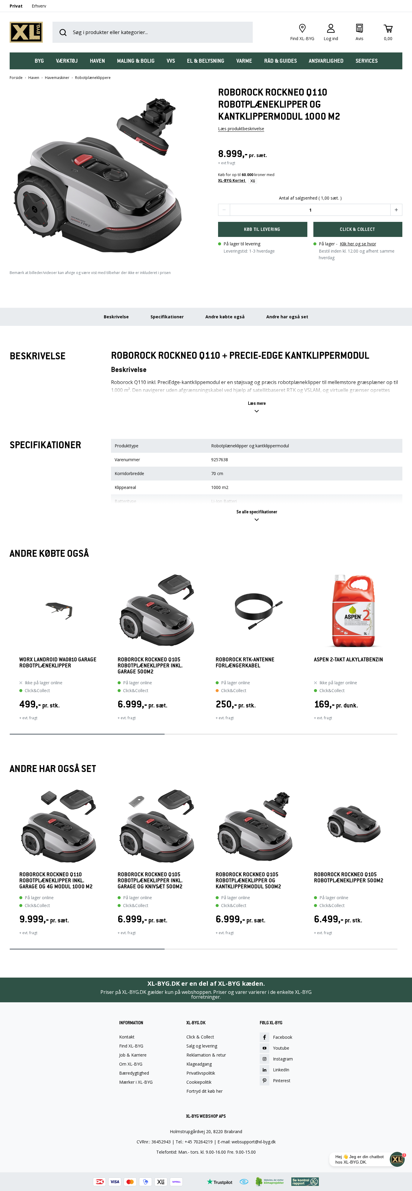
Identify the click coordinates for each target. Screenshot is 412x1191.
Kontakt (127, 1037)
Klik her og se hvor (358, 244)
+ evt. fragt (28, 717)
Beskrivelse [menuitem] (116, 317)
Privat (16, 6)
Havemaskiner (57, 77)
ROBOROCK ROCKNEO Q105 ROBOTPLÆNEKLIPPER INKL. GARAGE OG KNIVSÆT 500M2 (150, 880)
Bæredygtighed (134, 1073)
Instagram (283, 1059)
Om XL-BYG (130, 1064)
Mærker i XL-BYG (136, 1082)
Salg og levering (201, 1046)
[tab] (39, 60)
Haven (33, 77)
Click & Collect (200, 1037)
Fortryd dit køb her (204, 1091)
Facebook (282, 1037)
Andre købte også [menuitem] (225, 317)
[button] (101, 172)
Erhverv (39, 6)
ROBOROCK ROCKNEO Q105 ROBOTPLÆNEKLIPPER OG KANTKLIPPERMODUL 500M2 (248, 880)
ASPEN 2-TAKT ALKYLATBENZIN (348, 660)
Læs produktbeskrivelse (241, 128)
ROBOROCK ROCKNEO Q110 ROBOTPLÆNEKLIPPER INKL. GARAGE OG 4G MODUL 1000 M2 (56, 880)
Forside (16, 77)
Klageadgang (199, 1064)
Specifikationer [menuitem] (167, 317)
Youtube (281, 1048)
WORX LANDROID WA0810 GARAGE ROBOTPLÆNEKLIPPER (58, 663)
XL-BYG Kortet (232, 180)
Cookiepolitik (198, 1082)
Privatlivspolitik (200, 1073)
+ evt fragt (226, 162)
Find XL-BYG (131, 1046)
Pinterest (281, 1080)
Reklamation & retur (206, 1055)
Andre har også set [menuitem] (287, 317)
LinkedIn (281, 1070)
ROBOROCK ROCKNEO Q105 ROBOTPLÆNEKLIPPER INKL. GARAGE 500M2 (150, 666)
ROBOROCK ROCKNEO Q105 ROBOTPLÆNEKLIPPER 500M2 (348, 877)
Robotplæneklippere (93, 77)
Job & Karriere (133, 1055)
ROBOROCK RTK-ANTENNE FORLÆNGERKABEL (245, 663)
